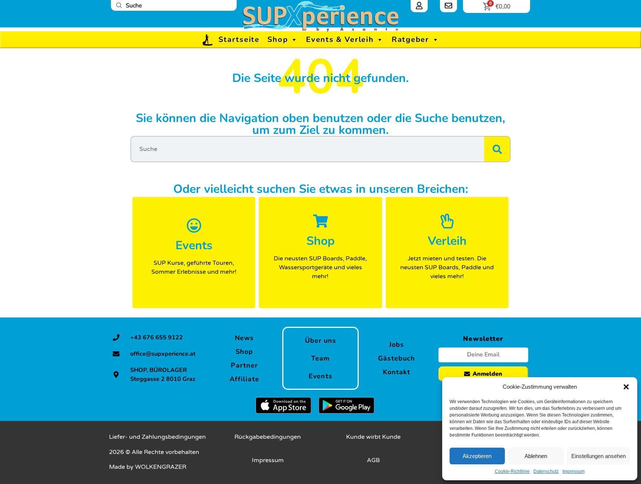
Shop (277, 39)
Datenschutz (546, 471)
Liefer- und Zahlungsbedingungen (157, 437)
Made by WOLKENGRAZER (147, 467)
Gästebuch (396, 358)
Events (320, 376)
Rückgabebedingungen (267, 437)
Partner (244, 365)
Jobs (396, 344)
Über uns (320, 340)
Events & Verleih (340, 39)
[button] (626, 387)
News (244, 337)
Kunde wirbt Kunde (373, 437)
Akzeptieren (477, 456)
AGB (373, 460)
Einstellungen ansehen (598, 456)
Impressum (573, 471)
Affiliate (244, 379)
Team (320, 358)
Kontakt (397, 372)
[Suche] (497, 149)
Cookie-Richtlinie (512, 471)
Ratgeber (410, 39)
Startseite (239, 39)
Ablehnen (536, 456)
